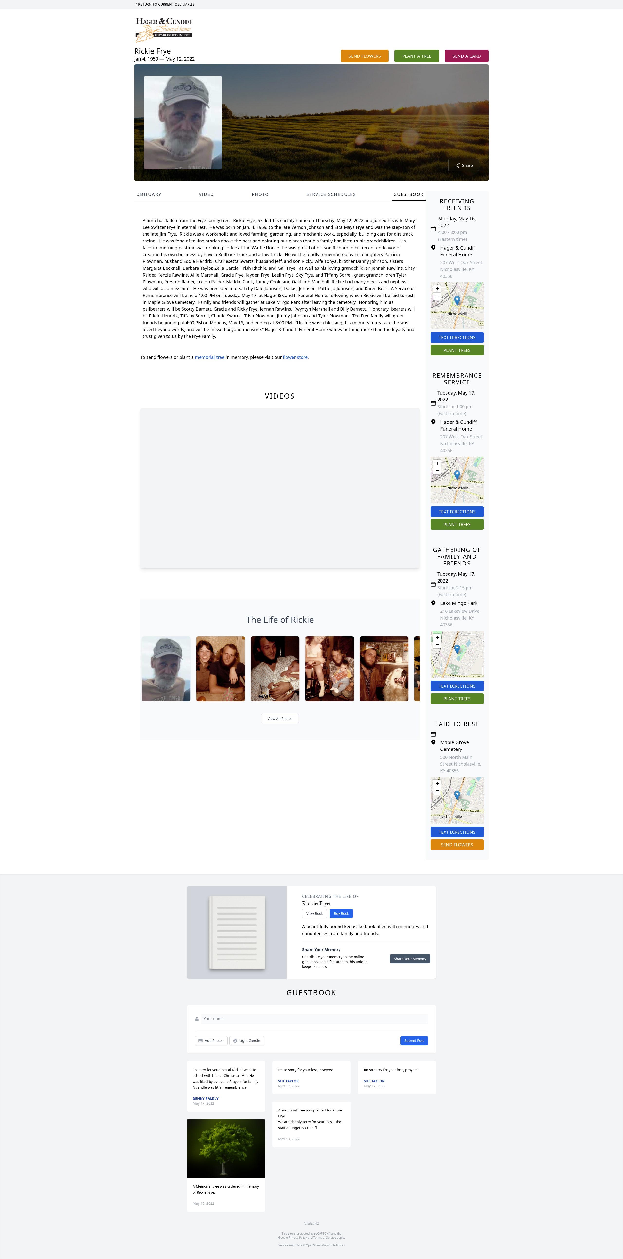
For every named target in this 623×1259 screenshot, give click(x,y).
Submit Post (414, 1040)
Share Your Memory (410, 958)
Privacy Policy (298, 1237)
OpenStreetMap (317, 1245)
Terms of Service (324, 1237)
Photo (260, 194)
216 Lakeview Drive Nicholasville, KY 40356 (459, 618)
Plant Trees (457, 350)
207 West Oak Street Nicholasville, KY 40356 (461, 269)
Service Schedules (331, 194)
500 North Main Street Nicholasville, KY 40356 (460, 764)
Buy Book (341, 913)
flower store (295, 357)
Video (206, 194)
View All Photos (280, 718)
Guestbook (408, 194)
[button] (457, 301)
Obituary (148, 194)
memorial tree (209, 357)
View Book (314, 913)
